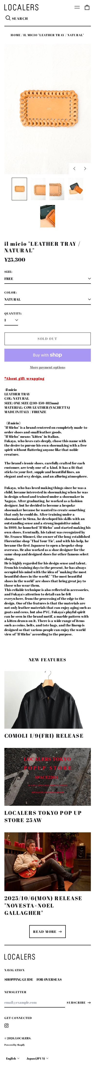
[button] (87, 7)
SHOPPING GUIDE (18, 979)
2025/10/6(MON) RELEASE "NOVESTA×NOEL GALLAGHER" (43, 905)
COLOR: (10, 293)
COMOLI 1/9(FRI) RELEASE (44, 735)
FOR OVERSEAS (49, 979)
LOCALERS (22, 1038)
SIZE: (8, 272)
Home (15, 35)
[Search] (8, 18)
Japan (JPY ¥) (36, 1058)
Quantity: (13, 314)
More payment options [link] (47, 367)
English (11, 1058)
